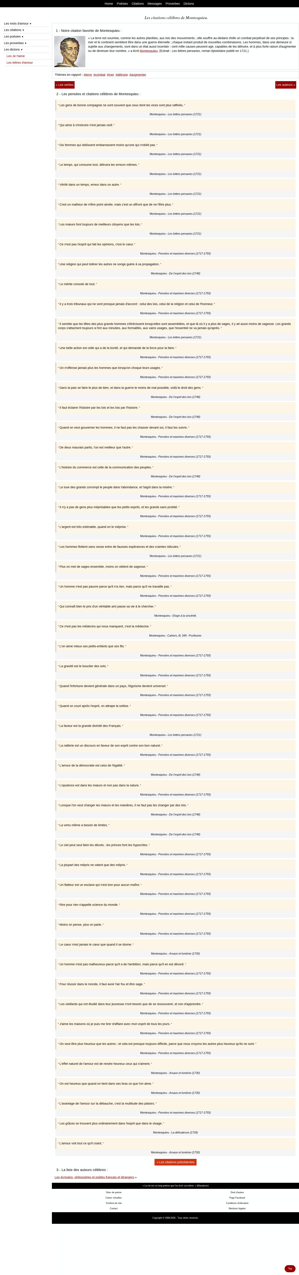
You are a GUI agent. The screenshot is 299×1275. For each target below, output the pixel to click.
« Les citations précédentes (175, 1162)
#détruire (122, 74)
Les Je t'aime (16, 56)
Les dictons (13, 49)
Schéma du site (114, 1203)
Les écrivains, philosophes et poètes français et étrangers (94, 1177)
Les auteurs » (285, 85)
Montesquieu (149, 51)
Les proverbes (15, 43)
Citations (138, 3)
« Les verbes (65, 85)
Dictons (189, 3)
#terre (88, 74)
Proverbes (173, 3)
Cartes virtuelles (114, 1197)
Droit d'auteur (237, 1192)
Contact (114, 1208)
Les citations (14, 30)
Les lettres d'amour (20, 62)
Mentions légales (237, 1208)
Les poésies (14, 36)
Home (109, 3)
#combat (99, 74)
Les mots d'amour (18, 23)
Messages (155, 3)
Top (290, 1268)
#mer (110, 74)
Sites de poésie (113, 1192)
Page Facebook (237, 1197)
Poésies (122, 3)
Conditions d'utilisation (237, 1203)
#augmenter (137, 74)
